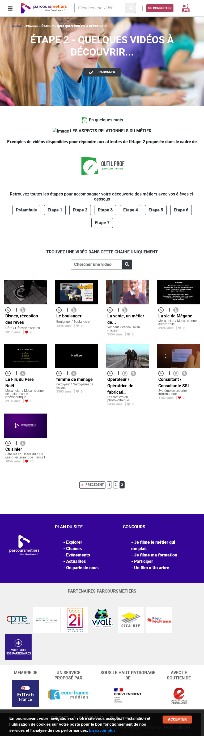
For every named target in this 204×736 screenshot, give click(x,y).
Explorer (74, 542)
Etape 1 (55, 209)
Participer (143, 561)
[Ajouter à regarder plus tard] (9, 309)
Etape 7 (102, 222)
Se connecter (160, 8)
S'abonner (106, 72)
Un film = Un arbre (151, 567)
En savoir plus (102, 730)
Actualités (76, 561)
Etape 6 (181, 209)
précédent (95, 485)
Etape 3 (105, 209)
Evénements (78, 555)
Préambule (26, 209)
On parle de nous (82, 567)
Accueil (17, 26)
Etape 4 (130, 209)
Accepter (177, 719)
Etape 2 (80, 209)
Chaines (74, 548)
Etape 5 (155, 209)
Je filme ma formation (155, 555)
